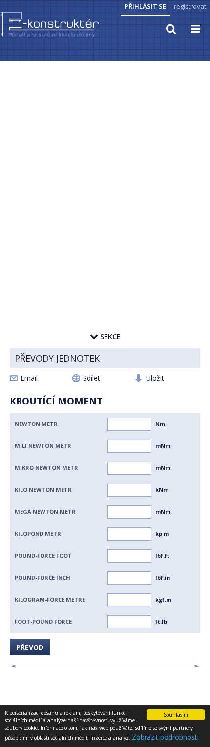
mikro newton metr (46, 467)
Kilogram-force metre (50, 599)
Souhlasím (176, 714)
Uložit (155, 378)
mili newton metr (43, 445)
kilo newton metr (43, 489)
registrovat (190, 6)
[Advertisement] (105, 172)
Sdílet (91, 378)
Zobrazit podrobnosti (165, 737)
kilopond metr (38, 533)
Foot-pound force (43, 621)
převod (29, 647)
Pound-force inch (42, 577)
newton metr (36, 423)
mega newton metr (45, 511)
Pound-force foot (43, 555)
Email (29, 378)
